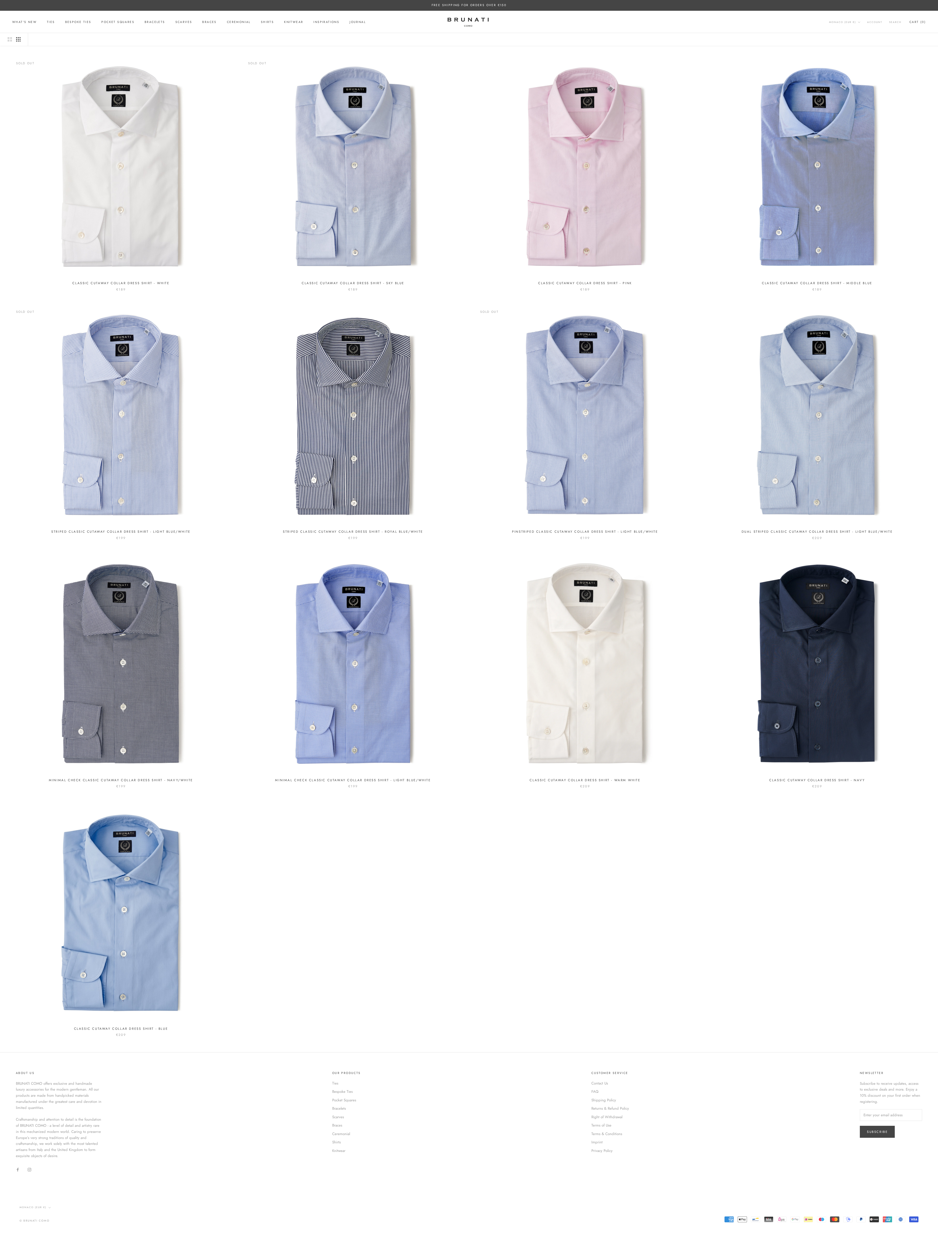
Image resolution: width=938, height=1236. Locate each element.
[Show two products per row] (10, 39)
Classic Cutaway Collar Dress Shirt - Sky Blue (353, 283)
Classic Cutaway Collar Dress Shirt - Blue (121, 1028)
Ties (51, 22)
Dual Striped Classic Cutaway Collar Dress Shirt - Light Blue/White (817, 531)
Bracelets (155, 22)
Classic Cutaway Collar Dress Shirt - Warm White (585, 780)
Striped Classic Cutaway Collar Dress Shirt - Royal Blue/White (353, 531)
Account (874, 22)
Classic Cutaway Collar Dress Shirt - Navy (817, 780)
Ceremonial (239, 22)
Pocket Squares (117, 22)
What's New (24, 22)
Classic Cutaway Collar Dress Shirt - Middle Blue (817, 283)
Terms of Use (601, 1125)
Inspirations (326, 22)
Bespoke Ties (78, 22)
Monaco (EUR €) (842, 22)
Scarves (183, 22)
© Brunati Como (35, 1221)
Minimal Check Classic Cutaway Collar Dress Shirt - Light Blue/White (353, 780)
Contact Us (599, 1083)
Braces (209, 22)
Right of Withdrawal (606, 1117)
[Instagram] (29, 1169)
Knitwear (293, 22)
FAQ (594, 1091)
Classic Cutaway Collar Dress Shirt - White (120, 283)
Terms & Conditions (606, 1134)
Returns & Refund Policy (610, 1108)
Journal (358, 22)
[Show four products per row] (18, 39)
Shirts (267, 22)
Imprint (597, 1142)
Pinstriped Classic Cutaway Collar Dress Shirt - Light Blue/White (585, 531)
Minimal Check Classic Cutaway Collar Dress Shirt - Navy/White (121, 780)
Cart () (917, 22)
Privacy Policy (602, 1150)
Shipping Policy (603, 1100)
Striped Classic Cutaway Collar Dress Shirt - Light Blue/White (121, 531)
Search (895, 22)
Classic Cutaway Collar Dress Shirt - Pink (585, 283)
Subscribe (877, 1131)
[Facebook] (18, 1169)
